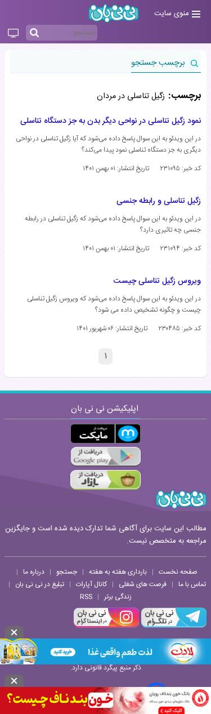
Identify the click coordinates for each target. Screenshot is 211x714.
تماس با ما (192, 584)
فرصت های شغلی (143, 584)
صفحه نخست (178, 572)
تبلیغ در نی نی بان (39, 584)
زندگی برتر (118, 596)
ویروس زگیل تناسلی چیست (157, 281)
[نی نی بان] (113, 13)
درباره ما (33, 572)
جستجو (66, 572)
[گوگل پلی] (105, 457)
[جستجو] (34, 33)
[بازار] (105, 480)
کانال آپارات (91, 584)
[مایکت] (105, 434)
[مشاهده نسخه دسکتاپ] (13, 33)
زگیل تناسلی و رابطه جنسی (158, 201)
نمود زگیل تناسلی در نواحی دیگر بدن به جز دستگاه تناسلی (110, 121)
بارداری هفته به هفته (118, 572)
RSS (86, 596)
